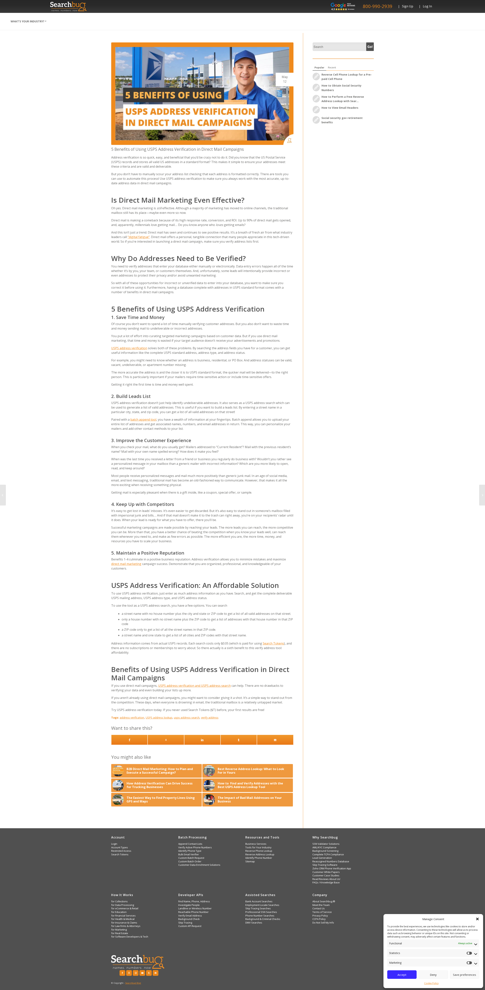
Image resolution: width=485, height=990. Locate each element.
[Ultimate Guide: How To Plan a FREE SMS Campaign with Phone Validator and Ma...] (482, 495)
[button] (477, 919)
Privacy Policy (320, 915)
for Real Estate (119, 933)
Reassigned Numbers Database (330, 861)
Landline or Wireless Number (195, 908)
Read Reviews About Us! (326, 879)
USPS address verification (129, 348)
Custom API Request (189, 926)
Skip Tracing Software (324, 865)
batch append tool (143, 419)
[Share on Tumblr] (239, 740)
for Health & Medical (123, 919)
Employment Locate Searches (262, 905)
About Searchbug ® (323, 901)
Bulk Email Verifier (188, 854)
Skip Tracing (185, 922)
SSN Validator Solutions (326, 843)
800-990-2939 (377, 6)
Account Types (119, 847)
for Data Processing (122, 905)
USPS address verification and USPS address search (194, 686)
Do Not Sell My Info (323, 922)
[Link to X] (166, 740)
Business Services (255, 843)
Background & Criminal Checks (262, 919)
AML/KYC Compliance (324, 847)
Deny (433, 975)
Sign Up (407, 6)
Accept (401, 975)
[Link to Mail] (155, 973)
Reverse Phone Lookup (258, 850)
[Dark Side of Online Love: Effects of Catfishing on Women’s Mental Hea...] (3, 495)
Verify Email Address (190, 915)
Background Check (189, 919)
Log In (427, 6)
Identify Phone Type (189, 850)
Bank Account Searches (258, 901)
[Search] (54, 21)
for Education (119, 912)
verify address (209, 717)
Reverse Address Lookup (259, 854)
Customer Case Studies (325, 875)
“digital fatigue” (139, 237)
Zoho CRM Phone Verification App (331, 868)
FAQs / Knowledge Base (326, 882)
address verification (132, 717)
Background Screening (325, 850)
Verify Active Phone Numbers (195, 847)
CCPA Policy (319, 919)
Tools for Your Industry (258, 847)
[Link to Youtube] (142, 973)
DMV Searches (253, 922)
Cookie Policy (431, 983)
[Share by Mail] (275, 740)
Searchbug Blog (133, 982)
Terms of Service (322, 912)
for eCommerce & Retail (124, 908)
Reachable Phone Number (193, 912)
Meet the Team (321, 905)
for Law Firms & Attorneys (125, 926)
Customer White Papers (326, 872)
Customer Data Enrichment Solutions (199, 865)
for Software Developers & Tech (129, 936)
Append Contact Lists (190, 843)
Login (114, 843)
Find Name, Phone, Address (194, 901)
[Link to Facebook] (122, 973)
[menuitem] (28, 21)
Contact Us (318, 908)
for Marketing (119, 929)
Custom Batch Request (191, 858)
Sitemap (250, 861)
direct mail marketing (126, 564)
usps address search (186, 717)
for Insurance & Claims (124, 922)
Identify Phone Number (258, 858)
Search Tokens (273, 643)
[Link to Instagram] (135, 973)
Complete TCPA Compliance (328, 854)
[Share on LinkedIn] (202, 740)
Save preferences (464, 975)
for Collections (119, 901)
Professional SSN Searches (261, 912)
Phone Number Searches (259, 915)
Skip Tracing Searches (258, 908)
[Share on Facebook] (129, 740)
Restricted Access (121, 850)
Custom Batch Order (189, 861)
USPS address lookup (159, 717)
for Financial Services (123, 915)
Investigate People (189, 905)
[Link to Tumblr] (149, 973)
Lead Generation (322, 858)
